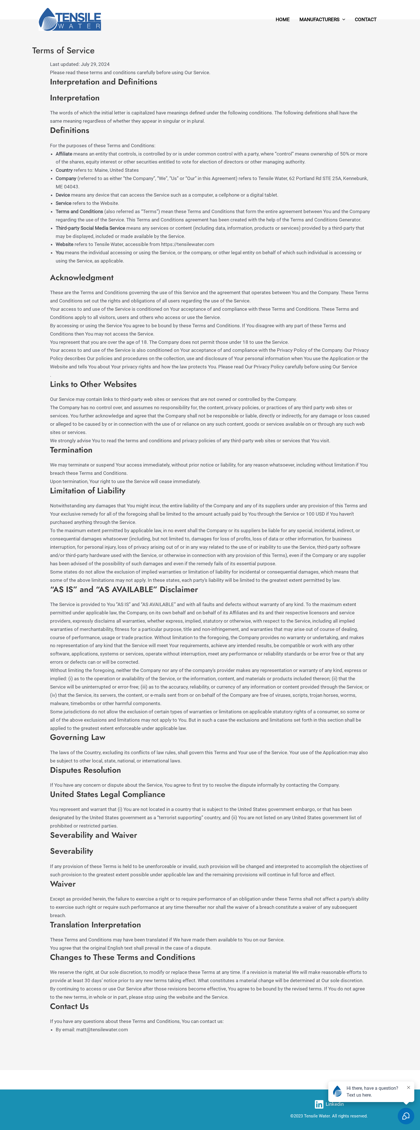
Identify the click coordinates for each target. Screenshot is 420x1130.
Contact (366, 19)
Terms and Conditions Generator (325, 220)
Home (283, 19)
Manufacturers (319, 19)
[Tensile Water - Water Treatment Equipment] (70, 19)
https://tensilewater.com (187, 244)
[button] (342, 19)
